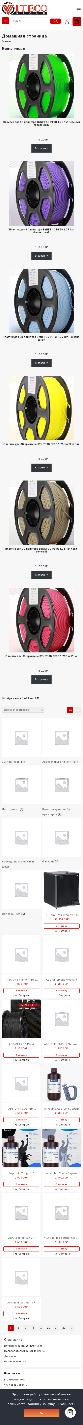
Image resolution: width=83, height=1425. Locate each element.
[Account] (67, 21)
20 (48, 1327)
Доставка (10, 1356)
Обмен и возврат (15, 1361)
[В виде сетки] (70, 710)
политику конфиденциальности (51, 1404)
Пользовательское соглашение (24, 1351)
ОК (41, 1413)
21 (56, 1327)
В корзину (41, 148)
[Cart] (76, 21)
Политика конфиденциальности (25, 1345)
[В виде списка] (78, 710)
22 (64, 1327)
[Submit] (55, 21)
